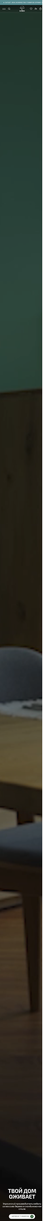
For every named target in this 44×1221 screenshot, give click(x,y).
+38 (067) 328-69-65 (14, 122)
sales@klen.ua (11, 130)
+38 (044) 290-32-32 (14, 126)
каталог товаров (20, 1216)
